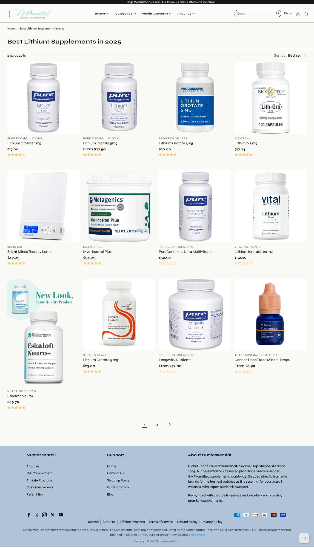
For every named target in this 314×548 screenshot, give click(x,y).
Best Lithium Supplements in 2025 (42, 28)
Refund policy (187, 522)
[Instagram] (44, 515)
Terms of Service (161, 522)
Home (11, 28)
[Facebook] (28, 515)
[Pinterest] (52, 515)
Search (93, 522)
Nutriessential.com (127, 530)
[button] (257, 13)
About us (109, 522)
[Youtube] (61, 515)
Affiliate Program (132, 522)
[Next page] (169, 424)
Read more (197, 535)
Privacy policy (212, 522)
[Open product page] (43, 98)
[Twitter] (36, 515)
